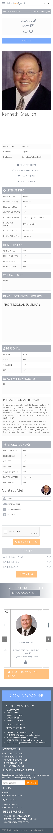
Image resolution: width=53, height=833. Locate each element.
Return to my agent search (21, 673)
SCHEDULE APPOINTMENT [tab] (27, 170)
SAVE (26, 32)
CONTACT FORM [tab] (27, 165)
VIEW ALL (24, 574)
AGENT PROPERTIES (12, 807)
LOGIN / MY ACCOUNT (13, 795)
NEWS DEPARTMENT (13, 763)
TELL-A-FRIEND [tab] (27, 176)
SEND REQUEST (24, 542)
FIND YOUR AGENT (12, 804)
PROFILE (26, 40)
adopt (26, 628)
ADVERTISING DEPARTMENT (16, 760)
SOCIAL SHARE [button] (27, 181)
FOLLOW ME (26, 20)
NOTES (26, 26)
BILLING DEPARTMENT (14, 766)
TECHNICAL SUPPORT (13, 757)
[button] (43, 3)
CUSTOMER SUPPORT (13, 753)
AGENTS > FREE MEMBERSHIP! (17, 816)
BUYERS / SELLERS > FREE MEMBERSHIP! (21, 819)
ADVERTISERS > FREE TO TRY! (16, 822)
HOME (7, 792)
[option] (26, 638)
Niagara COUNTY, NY (25, 592)
